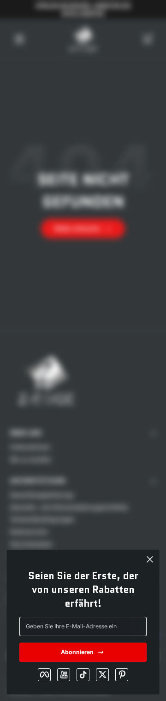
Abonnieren (77, 652)
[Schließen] (150, 559)
